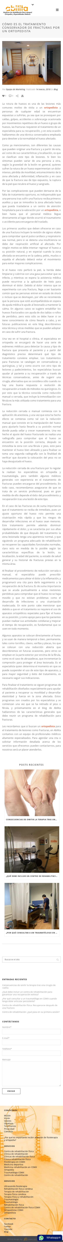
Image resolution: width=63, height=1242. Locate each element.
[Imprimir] (24, 95)
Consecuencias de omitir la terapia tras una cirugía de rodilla (32, 819)
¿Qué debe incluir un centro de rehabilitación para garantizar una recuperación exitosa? (32, 876)
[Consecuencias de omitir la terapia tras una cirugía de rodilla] (32, 793)
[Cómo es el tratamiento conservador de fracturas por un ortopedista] (31, 63)
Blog (56, 89)
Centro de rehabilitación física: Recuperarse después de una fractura (29, 1006)
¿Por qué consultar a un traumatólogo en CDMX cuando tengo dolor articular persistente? (32, 933)
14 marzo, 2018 (43, 89)
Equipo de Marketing (15, 89)
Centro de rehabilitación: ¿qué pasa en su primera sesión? (30, 1012)
